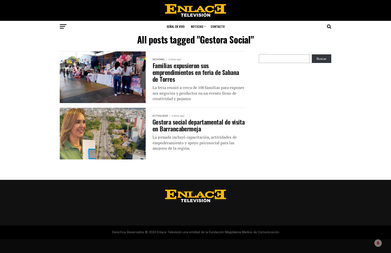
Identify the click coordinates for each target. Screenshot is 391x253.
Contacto (218, 26)
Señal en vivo (176, 26)
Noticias (197, 26)
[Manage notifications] (378, 243)
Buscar (264, 53)
